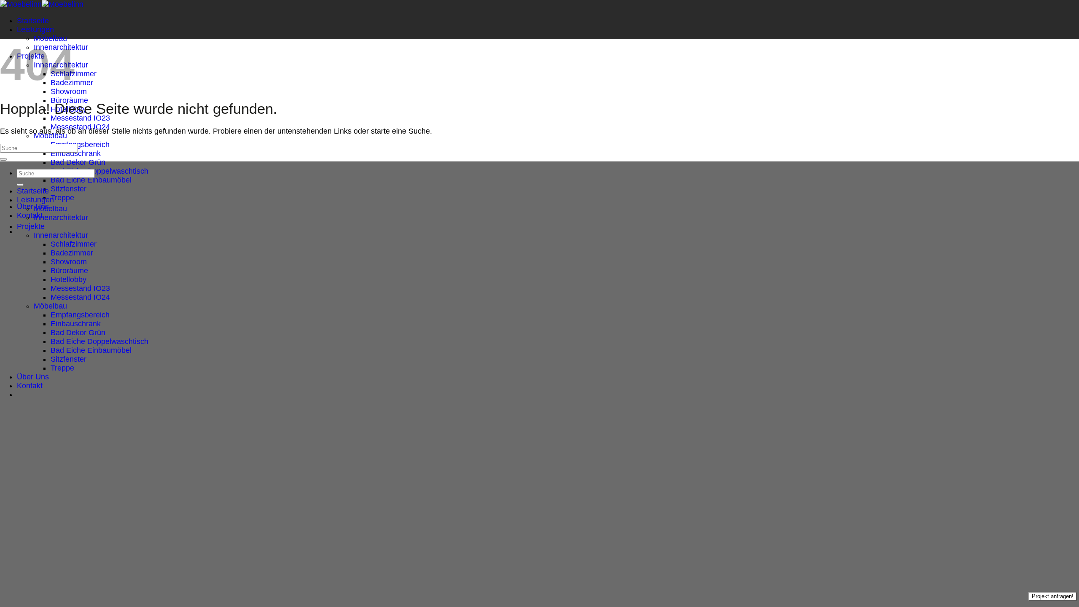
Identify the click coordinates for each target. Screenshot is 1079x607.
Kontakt (30, 215)
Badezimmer (72, 253)
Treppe (62, 197)
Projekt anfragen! (1053, 596)
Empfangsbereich (80, 144)
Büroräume (69, 270)
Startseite (33, 20)
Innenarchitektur (61, 217)
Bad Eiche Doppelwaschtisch (99, 171)
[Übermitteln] (3, 159)
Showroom (69, 91)
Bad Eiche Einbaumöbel (91, 180)
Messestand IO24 (80, 297)
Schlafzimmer (74, 244)
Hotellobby (68, 279)
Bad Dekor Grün (78, 162)
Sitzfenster (68, 189)
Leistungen (35, 29)
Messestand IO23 (80, 118)
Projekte (31, 226)
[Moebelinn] (41, 4)
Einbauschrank (76, 153)
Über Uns (33, 206)
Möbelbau (50, 38)
